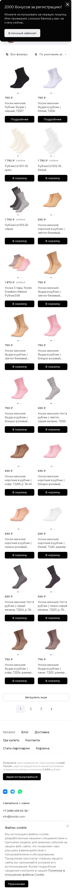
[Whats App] (20, 791)
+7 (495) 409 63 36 (15, 810)
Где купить (11, 740)
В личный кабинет (22, 33)
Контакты (32, 740)
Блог (25, 732)
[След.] (51, 709)
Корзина (42, 748)
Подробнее (19, 119)
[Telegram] (12, 791)
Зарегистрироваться (22, 777)
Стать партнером (16, 748)
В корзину (19, 178)
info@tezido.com (14, 816)
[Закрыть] (68, 826)
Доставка (42, 732)
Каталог (9, 732)
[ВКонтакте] (5, 791)
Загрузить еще (36, 697)
